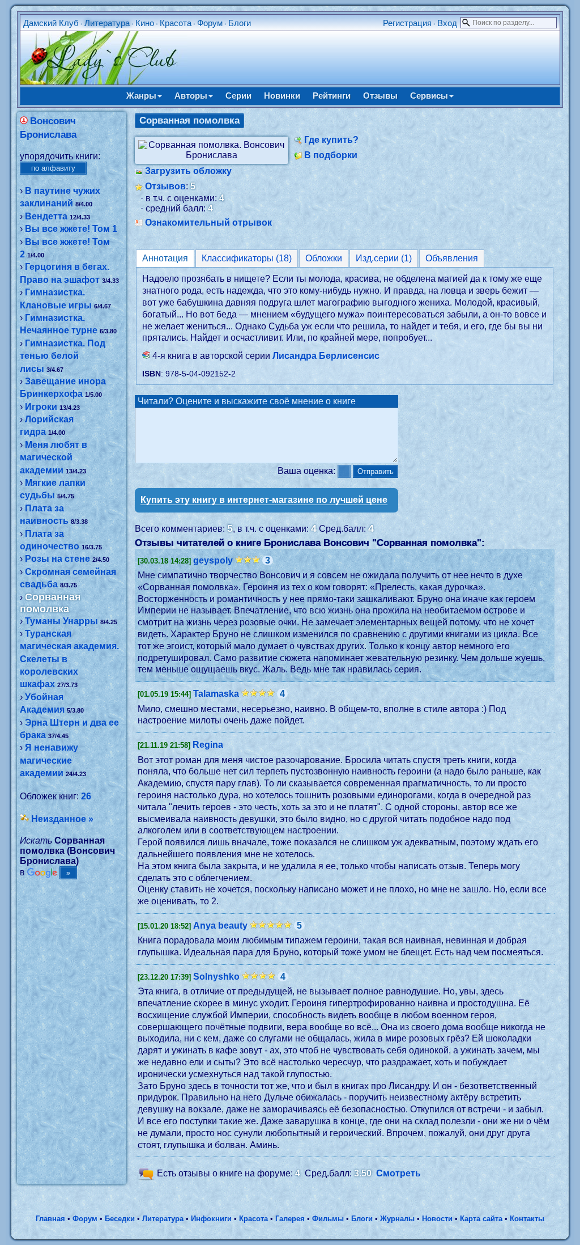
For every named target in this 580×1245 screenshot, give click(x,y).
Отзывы (380, 95)
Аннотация (165, 258)
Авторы (190, 95)
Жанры (141, 95)
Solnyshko (216, 976)
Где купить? (331, 140)
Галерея (290, 1218)
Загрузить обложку (188, 171)
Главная (50, 1218)
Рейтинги (332, 95)
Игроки (41, 407)
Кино (144, 23)
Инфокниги (211, 1218)
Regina (208, 744)
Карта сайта (481, 1218)
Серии (238, 95)
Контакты (527, 1218)
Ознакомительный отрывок (208, 222)
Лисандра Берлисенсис (325, 356)
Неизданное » (62, 819)
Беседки (120, 1218)
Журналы (397, 1218)
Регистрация (407, 23)
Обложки (323, 258)
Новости (437, 1218)
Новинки (282, 95)
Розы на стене (57, 559)
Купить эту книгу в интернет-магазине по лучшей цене (263, 500)
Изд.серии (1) (384, 258)
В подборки (330, 155)
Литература (107, 23)
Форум (210, 23)
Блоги (239, 23)
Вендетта (46, 216)
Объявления (451, 258)
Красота (175, 23)
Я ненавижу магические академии (49, 760)
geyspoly (213, 560)
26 (86, 796)
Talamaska (216, 693)
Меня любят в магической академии (53, 457)
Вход (447, 23)
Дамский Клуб (51, 23)
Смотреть (398, 1174)
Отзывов (165, 186)
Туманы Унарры (61, 621)
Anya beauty (220, 925)
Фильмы (328, 1218)
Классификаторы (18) (247, 258)
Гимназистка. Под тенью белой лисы (62, 356)
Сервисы (429, 95)
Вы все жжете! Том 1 (71, 229)
